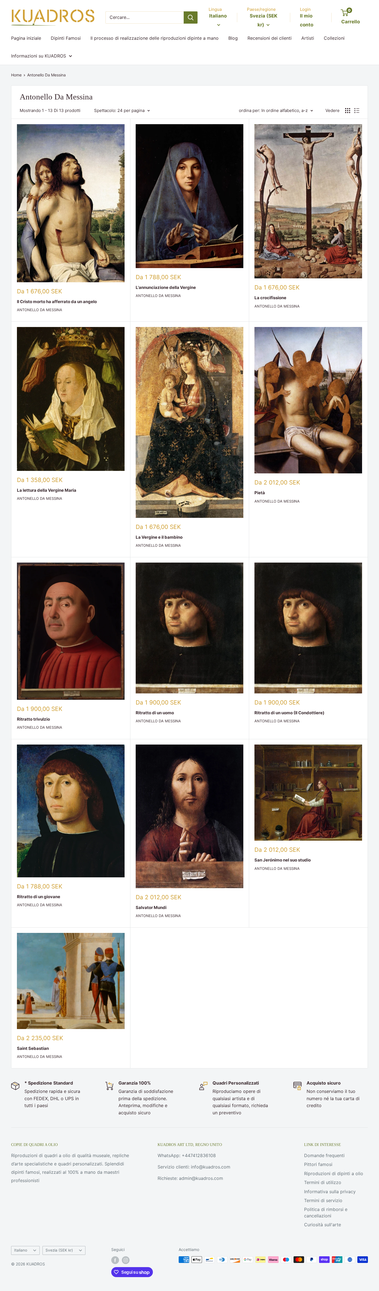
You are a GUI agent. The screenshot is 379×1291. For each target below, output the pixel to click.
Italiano (20, 1250)
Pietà (259, 492)
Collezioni (334, 38)
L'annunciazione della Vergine (166, 287)
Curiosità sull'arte (322, 1224)
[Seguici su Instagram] (126, 1260)
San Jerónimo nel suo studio (282, 860)
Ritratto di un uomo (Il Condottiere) (289, 712)
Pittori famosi (318, 1164)
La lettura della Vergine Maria (46, 490)
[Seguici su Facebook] (115, 1260)
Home (16, 75)
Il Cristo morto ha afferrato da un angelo (57, 301)
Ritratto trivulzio (33, 719)
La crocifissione (270, 297)
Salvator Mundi (151, 907)
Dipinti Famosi (66, 38)
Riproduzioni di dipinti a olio (333, 1173)
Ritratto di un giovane (38, 896)
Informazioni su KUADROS (38, 56)
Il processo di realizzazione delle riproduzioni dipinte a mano (154, 38)
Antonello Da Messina (46, 75)
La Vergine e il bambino (159, 537)
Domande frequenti (324, 1155)
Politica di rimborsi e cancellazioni (325, 1212)
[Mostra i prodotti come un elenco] (356, 110)
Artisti (307, 38)
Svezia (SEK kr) (59, 1250)
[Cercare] (191, 17)
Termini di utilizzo (322, 1182)
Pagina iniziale (26, 38)
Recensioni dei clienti (269, 38)
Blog (233, 38)
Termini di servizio (323, 1200)
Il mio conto (306, 20)
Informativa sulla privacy (330, 1191)
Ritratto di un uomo (155, 712)
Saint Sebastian (33, 1048)
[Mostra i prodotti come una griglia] (347, 110)
